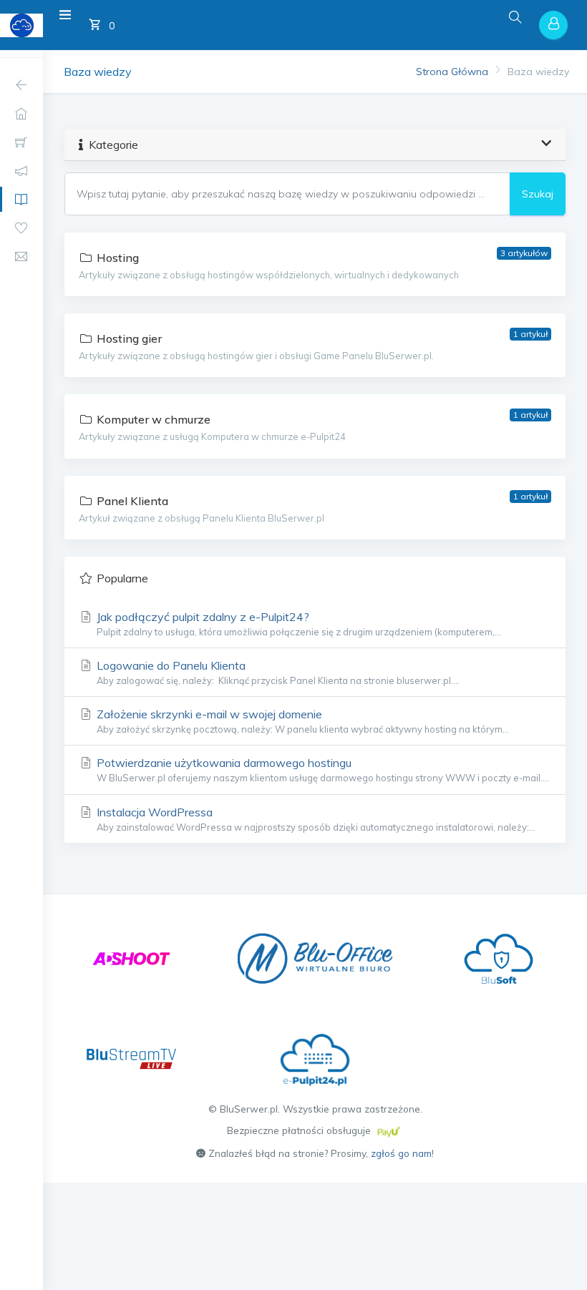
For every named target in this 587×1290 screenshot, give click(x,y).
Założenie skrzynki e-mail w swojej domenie (301, 721)
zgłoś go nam (401, 1153)
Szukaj (537, 193)
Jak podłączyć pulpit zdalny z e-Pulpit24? (297, 623)
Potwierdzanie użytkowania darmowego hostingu (321, 769)
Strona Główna (452, 71)
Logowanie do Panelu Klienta (277, 672)
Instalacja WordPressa (314, 819)
